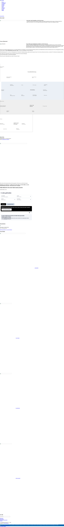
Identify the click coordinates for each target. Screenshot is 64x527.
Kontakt (1, 520)
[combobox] (8, 196)
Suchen (3, 204)
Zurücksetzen (10, 204)
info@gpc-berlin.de (3, 229)
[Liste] (29, 212)
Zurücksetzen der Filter (7, 218)
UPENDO (17, 54)
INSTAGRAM (18, 478)
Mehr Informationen (7, 525)
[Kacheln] (31, 212)
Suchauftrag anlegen (7, 209)
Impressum (1, 518)
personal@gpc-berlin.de (5, 139)
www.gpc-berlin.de (9, 229)
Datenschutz (2, 519)
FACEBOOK (18, 408)
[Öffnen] (30, 196)
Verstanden (2, 525)
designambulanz (6, 523)
